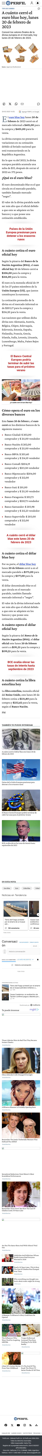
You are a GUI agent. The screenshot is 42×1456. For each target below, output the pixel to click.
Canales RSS (6, 1433)
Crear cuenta (34, 942)
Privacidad (36, 1433)
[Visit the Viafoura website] (35, 1005)
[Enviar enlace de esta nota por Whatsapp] (16, 104)
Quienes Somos (16, 1433)
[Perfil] (21, 1420)
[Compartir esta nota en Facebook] (4, 104)
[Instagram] (24, 1425)
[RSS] (31, 1425)
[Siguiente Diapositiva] (38, 914)
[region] (21, 974)
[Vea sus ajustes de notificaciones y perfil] (37, 3)
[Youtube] (18, 1425)
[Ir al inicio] (16, 3)
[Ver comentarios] (38, 9)
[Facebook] (6, 1425)
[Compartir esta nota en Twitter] (10, 104)
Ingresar (31, 3)
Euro (16, 888)
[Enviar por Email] (22, 104)
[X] (12, 1425)
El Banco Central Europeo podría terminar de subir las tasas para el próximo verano (21, 363)
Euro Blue (7, 888)
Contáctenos (27, 1433)
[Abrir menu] (3, 3)
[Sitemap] (36, 1425)
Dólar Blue (26, 888)
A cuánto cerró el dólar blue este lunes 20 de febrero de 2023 (21, 539)
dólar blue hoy (27, 564)
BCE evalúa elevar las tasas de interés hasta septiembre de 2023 (21, 665)
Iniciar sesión (23, 942)
